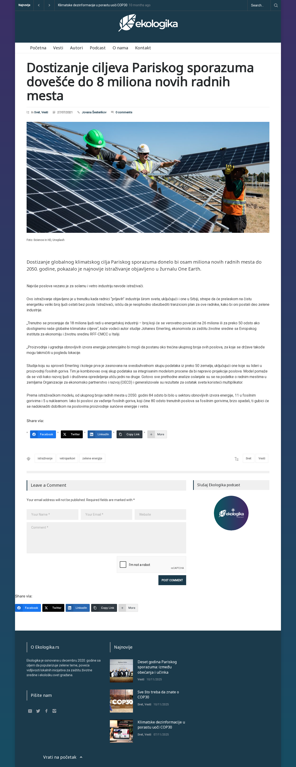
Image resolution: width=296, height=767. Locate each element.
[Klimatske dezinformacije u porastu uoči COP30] (121, 731)
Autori (76, 48)
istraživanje (45, 458)
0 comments (124, 112)
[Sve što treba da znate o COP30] (121, 701)
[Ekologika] (148, 24)
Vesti (58, 48)
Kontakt (143, 48)
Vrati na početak (59, 757)
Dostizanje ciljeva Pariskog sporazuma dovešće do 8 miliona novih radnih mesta (140, 81)
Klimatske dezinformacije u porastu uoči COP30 (92, 5)
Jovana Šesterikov (94, 112)
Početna (38, 48)
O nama (120, 48)
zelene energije (92, 458)
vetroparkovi (67, 458)
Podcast (98, 48)
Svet (37, 112)
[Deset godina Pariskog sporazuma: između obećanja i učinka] (121, 670)
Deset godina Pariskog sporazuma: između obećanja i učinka (157, 667)
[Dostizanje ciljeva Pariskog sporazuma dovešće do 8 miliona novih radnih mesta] (148, 177)
